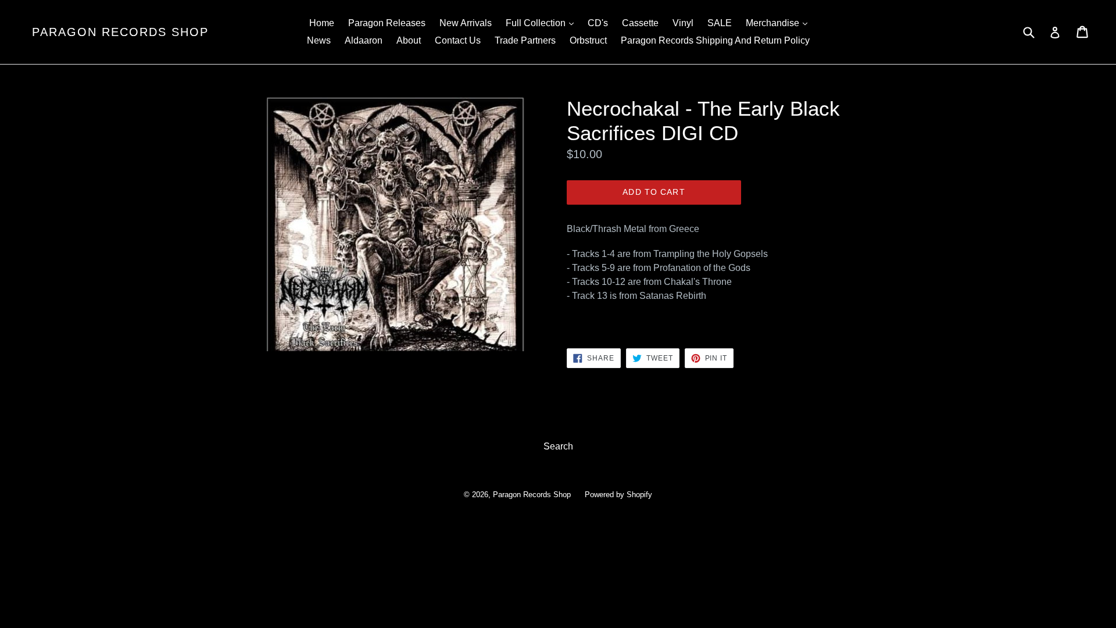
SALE (719, 23)
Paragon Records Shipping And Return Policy (715, 40)
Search (558, 446)
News (319, 40)
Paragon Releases (386, 23)
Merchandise (779, 22)
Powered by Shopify (618, 494)
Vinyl (683, 23)
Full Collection (543, 22)
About (408, 40)
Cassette (640, 23)
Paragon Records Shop (120, 32)
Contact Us (458, 40)
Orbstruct (588, 40)
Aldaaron (363, 40)
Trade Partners (525, 40)
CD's (598, 23)
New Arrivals (465, 23)
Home (321, 23)
